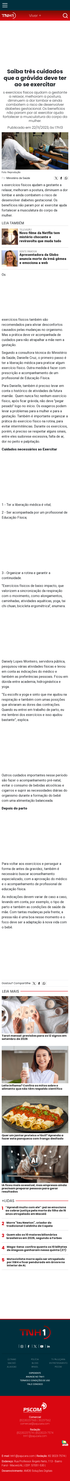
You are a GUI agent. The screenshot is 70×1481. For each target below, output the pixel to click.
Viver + (35, 15)
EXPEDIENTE (35, 1373)
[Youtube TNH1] (42, 1346)
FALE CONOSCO (35, 1384)
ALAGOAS (11, 1366)
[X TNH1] (35, 1346)
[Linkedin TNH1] (48, 1346)
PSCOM (58, 1366)
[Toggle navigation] (6, 5)
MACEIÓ (12, 1363)
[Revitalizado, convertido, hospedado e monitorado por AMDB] (65, 1443)
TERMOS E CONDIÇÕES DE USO (35, 1380)
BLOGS (35, 1363)
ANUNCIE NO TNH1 (35, 1376)
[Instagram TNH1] (22, 1346)
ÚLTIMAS (11, 1359)
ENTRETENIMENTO (58, 1363)
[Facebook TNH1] (28, 1346)
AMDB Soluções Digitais (38, 1470)
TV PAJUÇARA (58, 1359)
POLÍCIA (35, 1359)
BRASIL (34, 1366)
